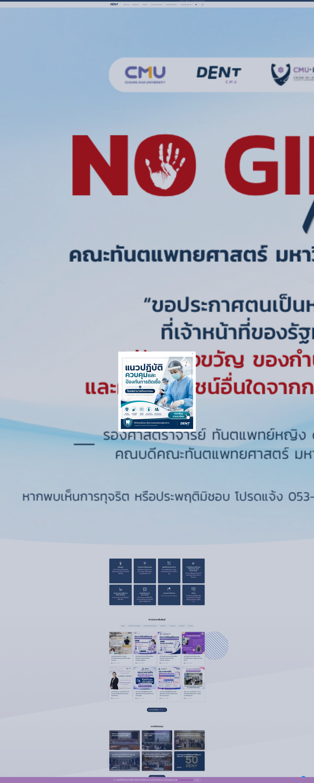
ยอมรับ (197, 780)
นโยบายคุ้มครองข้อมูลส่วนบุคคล (185, 780)
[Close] (192, 353)
